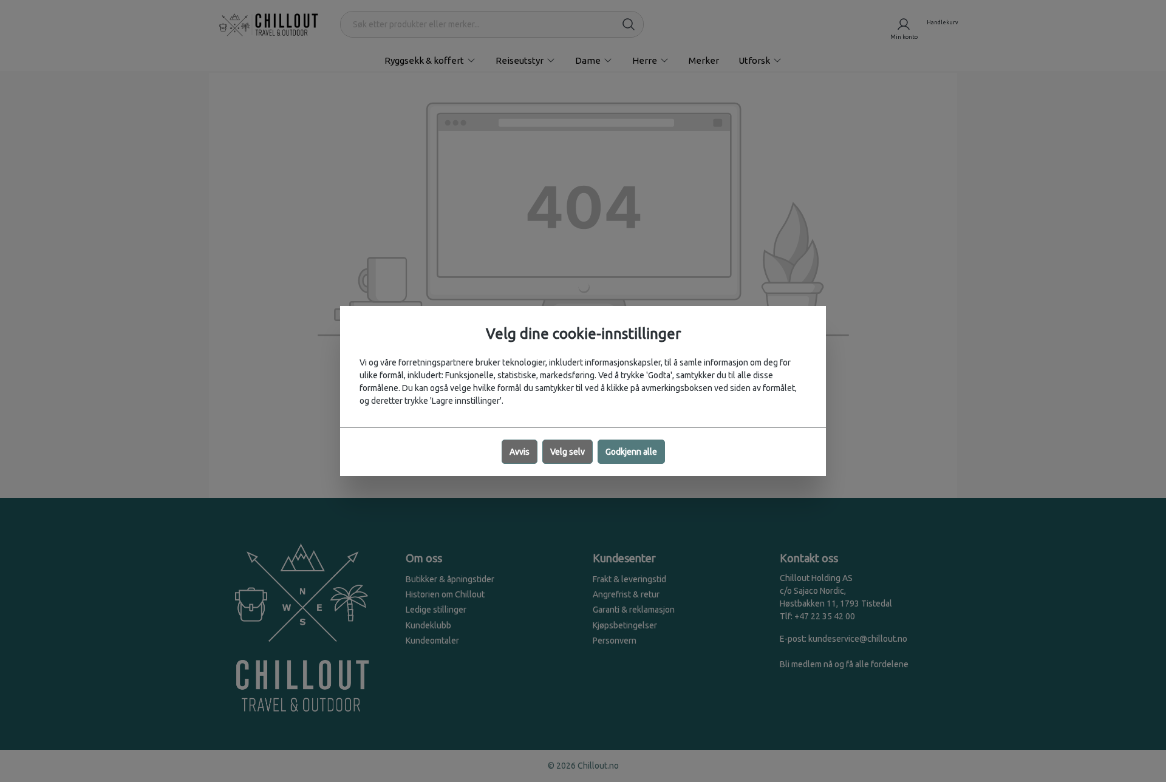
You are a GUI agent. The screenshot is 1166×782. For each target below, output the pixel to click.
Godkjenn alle (631, 452)
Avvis (520, 452)
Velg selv (567, 452)
